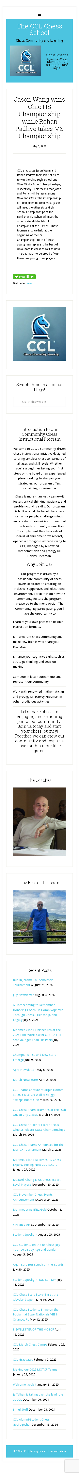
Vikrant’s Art (21, 1224)
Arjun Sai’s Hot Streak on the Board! (38, 1264)
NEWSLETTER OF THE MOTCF (33, 1329)
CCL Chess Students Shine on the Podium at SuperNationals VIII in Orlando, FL (36, 1314)
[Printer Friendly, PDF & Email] (24, 276)
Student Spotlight (25, 1234)
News (29, 283)
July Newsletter (23, 995)
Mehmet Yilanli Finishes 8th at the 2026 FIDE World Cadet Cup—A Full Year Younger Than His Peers (37, 1035)
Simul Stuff (20, 1409)
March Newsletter (25, 1080)
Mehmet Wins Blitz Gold (30, 1209)
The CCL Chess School (39, 29)
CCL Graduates (23, 1359)
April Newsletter (24, 1070)
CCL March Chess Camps (30, 1344)
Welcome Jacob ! (24, 1384)
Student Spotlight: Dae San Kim (35, 1280)
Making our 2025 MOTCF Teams (35, 1369)
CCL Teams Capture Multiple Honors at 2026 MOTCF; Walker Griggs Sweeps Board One (38, 1095)
